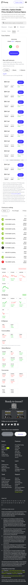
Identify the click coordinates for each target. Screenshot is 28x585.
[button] (22, 269)
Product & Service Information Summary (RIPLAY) (13, 576)
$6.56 (20, 122)
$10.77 (20, 82)
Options (17, 7)
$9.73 (20, 92)
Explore (6, 7)
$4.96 (20, 132)
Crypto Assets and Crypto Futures (15, 570)
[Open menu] (26, 2)
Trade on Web (18, 2)
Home (3, 7)
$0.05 (20, 175)
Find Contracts (14, 53)
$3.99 (20, 141)
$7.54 (20, 112)
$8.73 (20, 102)
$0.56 (20, 151)
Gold (2, 570)
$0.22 (20, 165)
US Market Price (12, 7)
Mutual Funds (14, 573)
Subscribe (20, 434)
